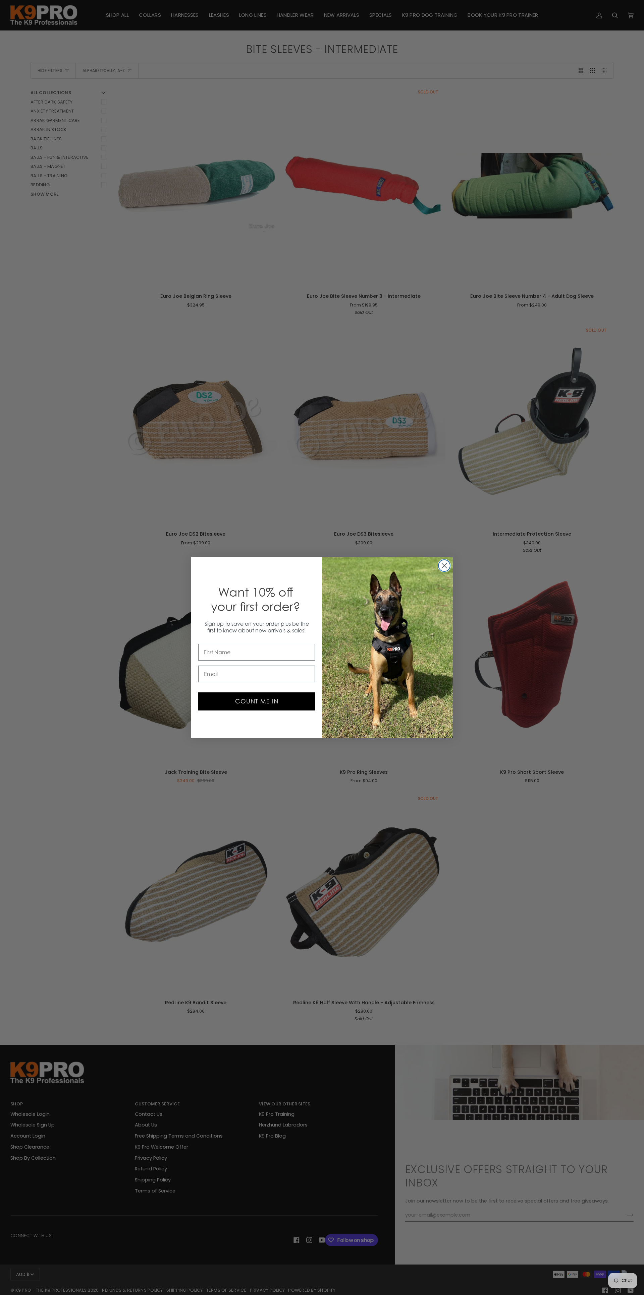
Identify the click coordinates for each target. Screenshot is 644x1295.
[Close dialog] (444, 565)
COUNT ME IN (256, 701)
